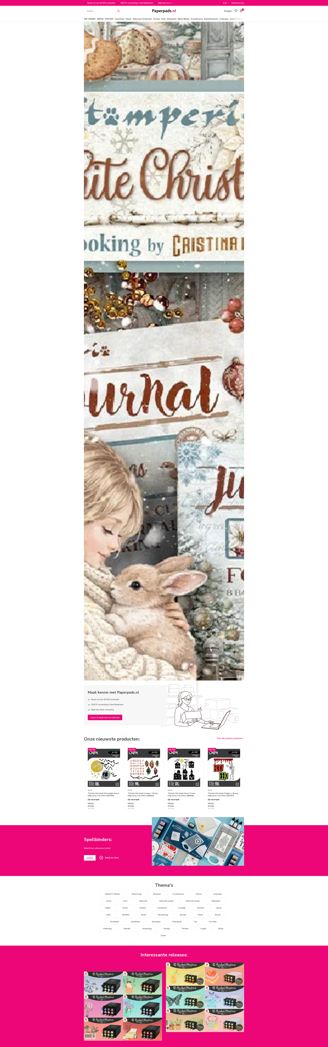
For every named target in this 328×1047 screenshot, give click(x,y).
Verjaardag (147, 928)
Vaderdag (107, 928)
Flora (125, 901)
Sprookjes (156, 922)
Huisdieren (162, 908)
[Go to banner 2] (205, 997)
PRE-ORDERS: (90, 19)
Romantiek (114, 922)
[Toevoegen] (117, 807)
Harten (108, 908)
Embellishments (211, 19)
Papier (128, 19)
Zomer (163, 935)
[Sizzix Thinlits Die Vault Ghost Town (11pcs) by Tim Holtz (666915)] (184, 768)
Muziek (183, 915)
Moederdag (163, 915)
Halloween (215, 901)
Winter (221, 928)
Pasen (200, 915)
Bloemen (157, 894)
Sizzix (90, 790)
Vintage (166, 928)
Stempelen (172, 19)
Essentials (119, 19)
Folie (163, 19)
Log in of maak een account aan (105, 717)
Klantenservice (238, 3)
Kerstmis (200, 908)
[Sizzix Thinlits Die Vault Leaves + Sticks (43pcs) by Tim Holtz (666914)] (144, 768)
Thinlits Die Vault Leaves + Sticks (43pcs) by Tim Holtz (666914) (143, 794)
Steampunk (177, 922)
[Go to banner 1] (123, 1006)
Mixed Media (183, 19)
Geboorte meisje (193, 901)
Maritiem (125, 915)
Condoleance (178, 894)
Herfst (125, 908)
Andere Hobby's (237, 19)
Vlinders (185, 928)
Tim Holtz (213, 922)
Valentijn (126, 928)
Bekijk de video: (111, 858)
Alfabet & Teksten (112, 894)
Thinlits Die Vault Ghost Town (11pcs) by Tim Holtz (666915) (181, 794)
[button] (162, 677)
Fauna (108, 901)
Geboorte (143, 901)
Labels (219, 908)
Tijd (195, 922)
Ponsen (156, 19)
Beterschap (137, 894)
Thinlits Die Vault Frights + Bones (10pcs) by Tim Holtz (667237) (223, 794)
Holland (142, 908)
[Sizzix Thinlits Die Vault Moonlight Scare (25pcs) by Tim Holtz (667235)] (104, 768)
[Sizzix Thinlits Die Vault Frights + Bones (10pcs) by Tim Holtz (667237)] (224, 768)
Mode (143, 915)
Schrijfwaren (197, 19)
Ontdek (89, 858)
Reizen (218, 915)
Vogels (203, 928)
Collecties (224, 19)
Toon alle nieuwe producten (229, 738)
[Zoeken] (118, 11)
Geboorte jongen (166, 901)
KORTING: (109, 19)
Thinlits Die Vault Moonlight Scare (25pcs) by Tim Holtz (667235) (103, 794)
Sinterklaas (135, 922)
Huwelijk (182, 908)
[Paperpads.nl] (164, 11)
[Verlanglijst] (235, 10)
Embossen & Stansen (142, 19)
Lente (108, 915)
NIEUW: (100, 19)
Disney (199, 894)
